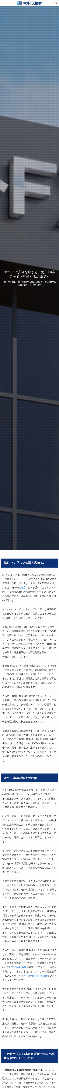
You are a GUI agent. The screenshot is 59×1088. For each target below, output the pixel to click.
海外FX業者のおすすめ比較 (35, 975)
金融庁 (22, 587)
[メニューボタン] (3, 3)
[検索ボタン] (56, 3)
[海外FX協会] (29, 3)
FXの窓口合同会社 (16, 967)
